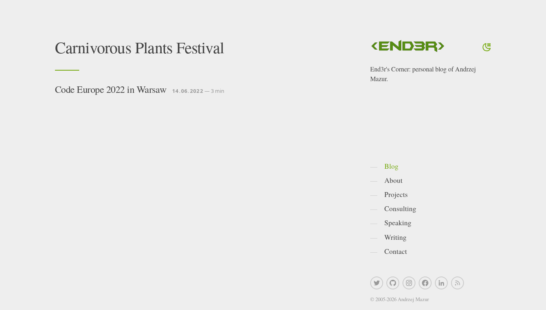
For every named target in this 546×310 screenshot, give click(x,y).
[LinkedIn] (441, 282)
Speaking (397, 222)
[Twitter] (376, 282)
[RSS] (457, 282)
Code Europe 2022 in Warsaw (111, 89)
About (393, 180)
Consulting (400, 208)
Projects (396, 194)
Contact (395, 251)
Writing (395, 237)
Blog (391, 166)
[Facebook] (425, 282)
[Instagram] (409, 282)
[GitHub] (392, 282)
